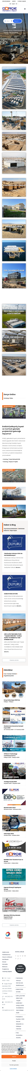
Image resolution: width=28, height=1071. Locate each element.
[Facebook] (15, 955)
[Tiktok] (18, 958)
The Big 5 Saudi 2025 (10, 782)
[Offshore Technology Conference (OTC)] (14, 743)
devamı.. (18, 567)
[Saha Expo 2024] (14, 823)
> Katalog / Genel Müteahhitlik (11, 459)
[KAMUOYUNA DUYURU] (14, 583)
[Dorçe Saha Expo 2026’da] (14, 689)
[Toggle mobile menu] (25, 9)
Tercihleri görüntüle (14, 1065)
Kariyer (4, 962)
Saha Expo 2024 (9, 834)
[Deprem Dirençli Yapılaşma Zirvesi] (14, 877)
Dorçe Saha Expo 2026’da (12, 700)
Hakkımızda (5, 952)
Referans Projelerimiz (5, 968)
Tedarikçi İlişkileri (7, 971)
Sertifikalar (5, 959)
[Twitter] (22, 955)
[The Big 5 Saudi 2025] (14, 771)
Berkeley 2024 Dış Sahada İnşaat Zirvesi (12, 916)
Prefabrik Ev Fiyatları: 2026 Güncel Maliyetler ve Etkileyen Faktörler (20, 1023)
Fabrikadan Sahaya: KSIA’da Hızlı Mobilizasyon (12, 542)
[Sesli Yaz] (11, 21)
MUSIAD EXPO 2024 (10, 808)
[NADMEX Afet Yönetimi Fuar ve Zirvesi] (14, 849)
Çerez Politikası (13, 1068)
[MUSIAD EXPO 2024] (14, 797)
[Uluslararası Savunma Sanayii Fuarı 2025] (14, 715)
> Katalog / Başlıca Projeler (10, 461)
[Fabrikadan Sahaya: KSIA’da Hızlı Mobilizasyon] (14, 542)
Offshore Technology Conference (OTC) (10, 755)
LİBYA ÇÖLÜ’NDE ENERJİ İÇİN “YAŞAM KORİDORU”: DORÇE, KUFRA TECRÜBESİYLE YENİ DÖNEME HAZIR (12, 622)
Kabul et (14, 1056)
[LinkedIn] (18, 955)
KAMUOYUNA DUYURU (12, 582)
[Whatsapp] (20, 958)
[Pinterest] (15, 958)
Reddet (14, 1060)
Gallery (16, 542)
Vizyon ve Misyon (7, 957)
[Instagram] (20, 955)
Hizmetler (5, 964)
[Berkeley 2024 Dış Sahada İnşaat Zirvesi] (14, 904)
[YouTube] (25, 955)
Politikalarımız (6, 954)
